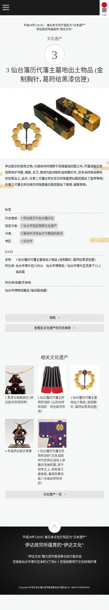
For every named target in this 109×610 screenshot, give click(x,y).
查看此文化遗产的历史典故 (52, 328)
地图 (52, 318)
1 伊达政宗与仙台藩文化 (37, 218)
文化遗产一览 (52, 494)
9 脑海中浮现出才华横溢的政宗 (42, 233)
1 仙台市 (26, 241)
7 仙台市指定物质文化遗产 (39, 226)
